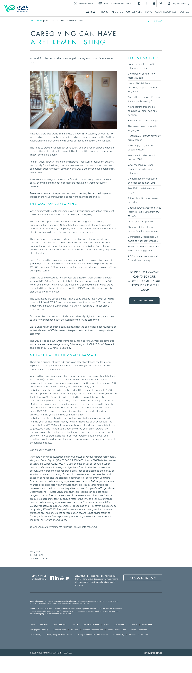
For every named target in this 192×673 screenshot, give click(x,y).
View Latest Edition (143, 577)
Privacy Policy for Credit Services (59, 634)
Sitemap (74, 630)
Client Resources (165, 11)
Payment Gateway (180, 3)
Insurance (133, 625)
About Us (117, 11)
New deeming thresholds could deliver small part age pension (142, 110)
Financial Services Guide (93, 630)
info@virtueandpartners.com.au (118, 3)
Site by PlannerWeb (153, 653)
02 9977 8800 (86, 3)
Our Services (134, 11)
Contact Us (140, 300)
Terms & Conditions (139, 630)
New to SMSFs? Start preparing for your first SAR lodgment (142, 87)
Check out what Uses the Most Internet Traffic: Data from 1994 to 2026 (144, 211)
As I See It (92, 11)
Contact (185, 11)
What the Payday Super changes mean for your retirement (140, 168)
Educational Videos (91, 625)
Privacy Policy (35, 634)
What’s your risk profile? (140, 221)
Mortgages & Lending (39, 630)
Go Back (158, 21)
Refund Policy (118, 634)
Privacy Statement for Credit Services (92, 634)
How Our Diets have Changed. (144, 120)
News (148, 11)
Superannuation (59, 630)
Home (104, 11)
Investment (147, 625)
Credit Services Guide (117, 630)
